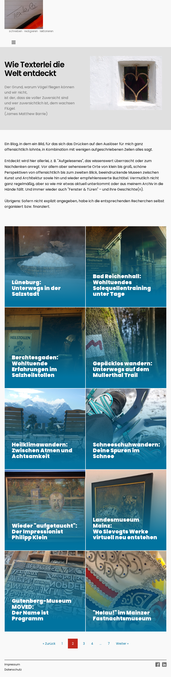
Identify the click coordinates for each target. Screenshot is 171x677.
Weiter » (122, 643)
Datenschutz (13, 669)
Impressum (12, 664)
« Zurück (49, 643)
